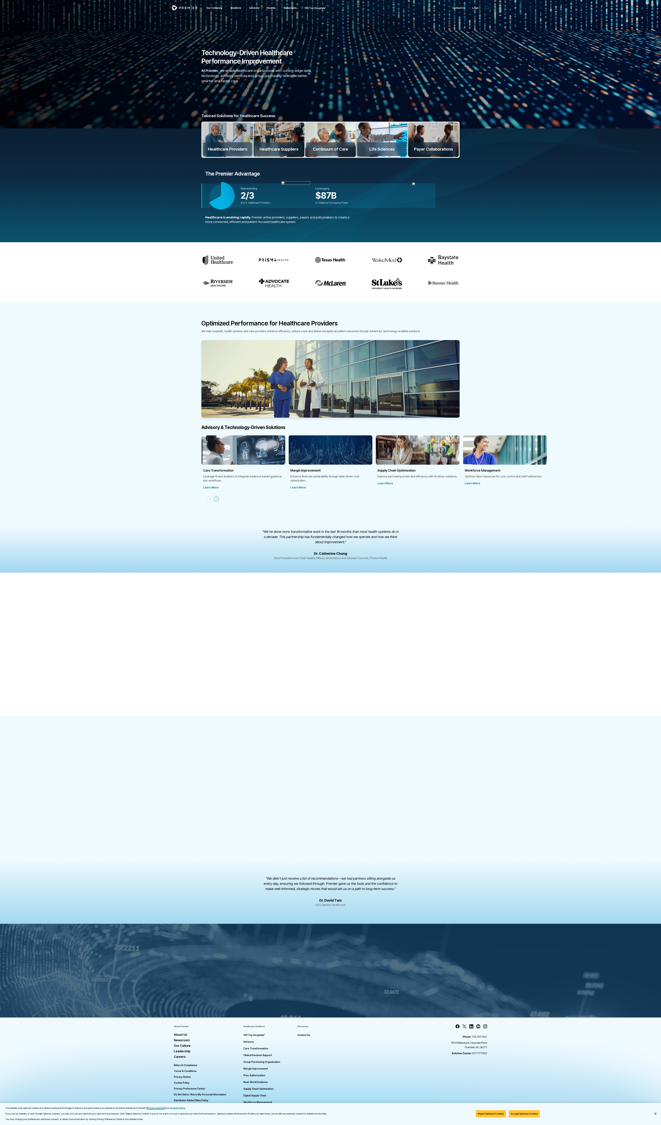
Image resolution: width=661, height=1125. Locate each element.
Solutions (235, 7)
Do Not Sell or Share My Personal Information (200, 1094)
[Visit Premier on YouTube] (478, 1026)
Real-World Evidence (255, 1082)
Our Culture (182, 1045)
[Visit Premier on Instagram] (485, 1026)
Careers (180, 1056)
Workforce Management (257, 1102)
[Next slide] (216, 499)
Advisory (254, 7)
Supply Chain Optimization (258, 1088)
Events (272, 7)
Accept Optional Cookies (524, 1113)
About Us (180, 1034)
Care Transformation (255, 1048)
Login (475, 7)
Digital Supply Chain (254, 1095)
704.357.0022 (475, 1036)
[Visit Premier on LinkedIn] (471, 1026)
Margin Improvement (255, 1068)
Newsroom (290, 7)
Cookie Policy (182, 1082)
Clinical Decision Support (257, 1055)
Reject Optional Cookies (491, 1113)
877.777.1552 (469, 1053)
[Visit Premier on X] (464, 1026)
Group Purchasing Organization (261, 1061)
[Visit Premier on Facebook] (457, 1026)
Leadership (182, 1051)
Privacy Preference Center (189, 1088)
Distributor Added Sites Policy (191, 1100)
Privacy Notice (182, 1076)
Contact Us (458, 7)
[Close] (655, 1113)
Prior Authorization (254, 1075)
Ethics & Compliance (185, 1065)
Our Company (214, 7)
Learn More (211, 487)
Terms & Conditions (185, 1071)
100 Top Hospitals (254, 1035)
